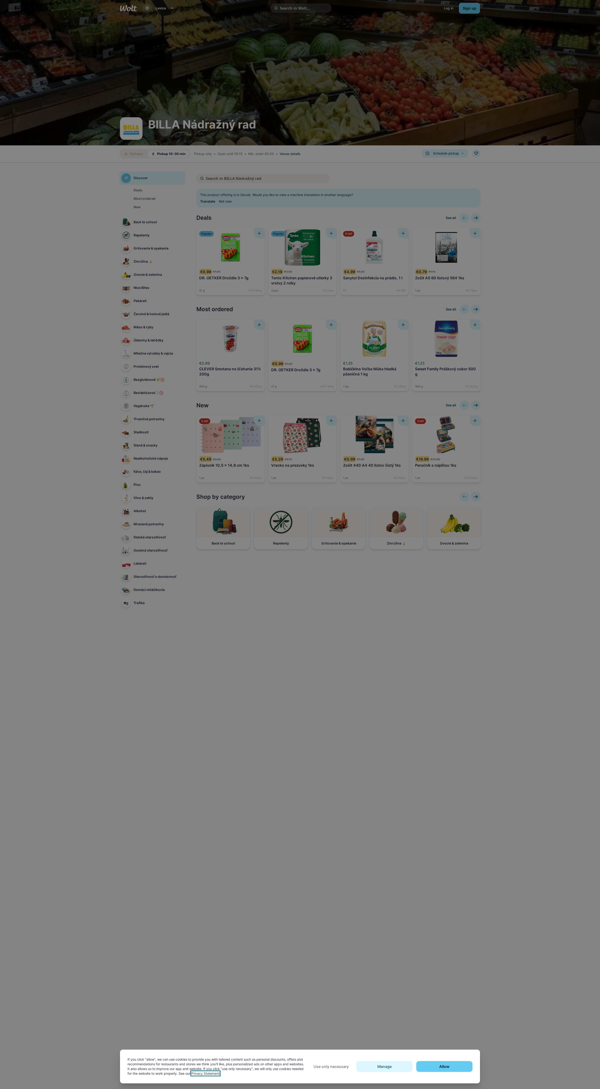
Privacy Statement (205, 1073)
